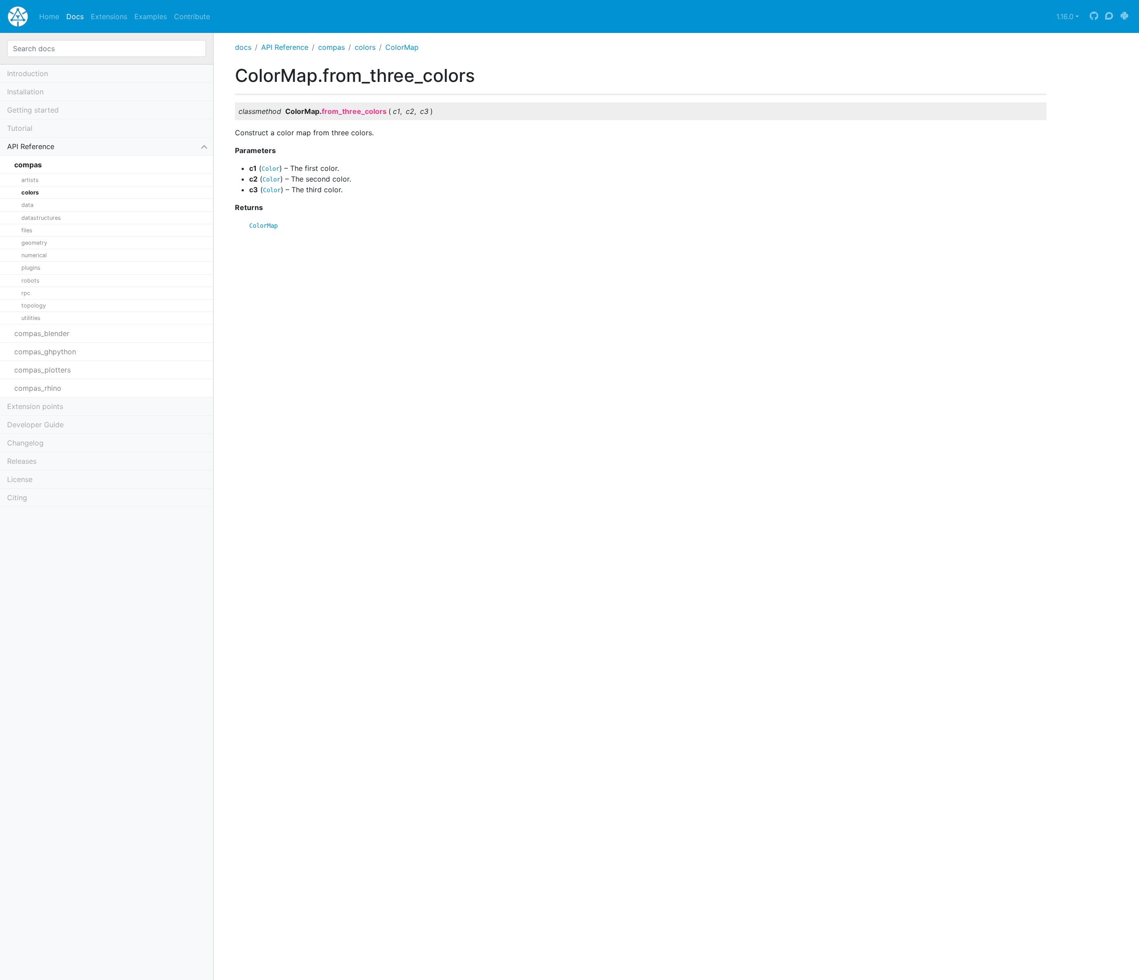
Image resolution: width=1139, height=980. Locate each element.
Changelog (25, 442)
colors (365, 47)
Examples (150, 16)
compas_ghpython (45, 351)
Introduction (27, 73)
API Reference (284, 47)
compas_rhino (37, 388)
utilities (30, 318)
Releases (21, 461)
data (27, 205)
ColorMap (402, 47)
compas (331, 47)
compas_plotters (42, 369)
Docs (75, 16)
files (26, 230)
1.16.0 (1065, 16)
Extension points (35, 406)
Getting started (33, 109)
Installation (25, 91)
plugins (30, 267)
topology (33, 305)
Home (49, 16)
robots (30, 280)
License (19, 479)
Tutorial (19, 128)
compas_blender (41, 333)
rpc (25, 293)
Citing (17, 497)
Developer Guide (35, 424)
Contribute (192, 16)
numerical (34, 255)
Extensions (109, 16)
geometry (34, 242)
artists (30, 180)
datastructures (41, 218)
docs (243, 47)
